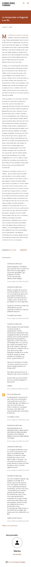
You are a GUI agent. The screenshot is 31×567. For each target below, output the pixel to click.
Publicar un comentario (10, 525)
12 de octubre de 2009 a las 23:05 (18, 470)
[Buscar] (24, 3)
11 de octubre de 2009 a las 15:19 (17, 318)
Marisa (9, 394)
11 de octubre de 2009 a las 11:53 (17, 281)
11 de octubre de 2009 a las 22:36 (18, 420)
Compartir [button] (23, 250)
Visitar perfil (17, 554)
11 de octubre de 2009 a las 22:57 (18, 441)
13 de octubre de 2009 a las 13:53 (18, 521)
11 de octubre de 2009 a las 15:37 (17, 389)
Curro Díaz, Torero (8, 4)
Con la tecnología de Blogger (16, 562)
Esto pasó (12, 250)
